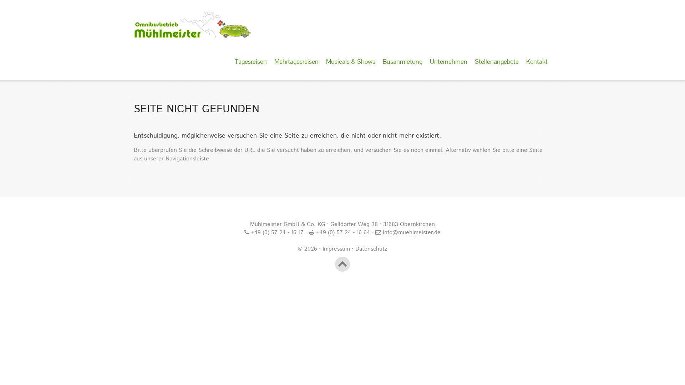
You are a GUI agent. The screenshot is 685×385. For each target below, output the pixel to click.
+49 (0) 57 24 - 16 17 (276, 233)
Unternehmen (448, 61)
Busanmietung (402, 61)
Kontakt (537, 61)
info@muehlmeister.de (411, 233)
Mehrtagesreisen (296, 61)
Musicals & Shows (350, 61)
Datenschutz (371, 249)
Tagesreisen (251, 61)
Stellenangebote (497, 61)
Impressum (336, 249)
